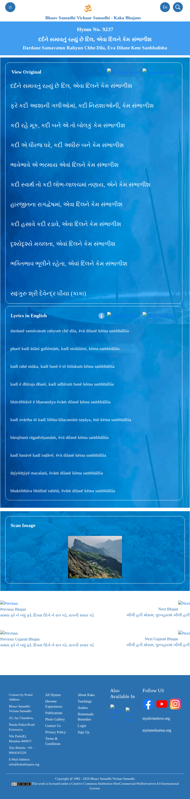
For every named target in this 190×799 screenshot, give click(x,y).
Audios (83, 708)
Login (82, 726)
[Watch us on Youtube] (161, 704)
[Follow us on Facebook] (148, 704)
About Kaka (86, 695)
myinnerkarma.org (156, 730)
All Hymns (53, 695)
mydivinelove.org (156, 718)
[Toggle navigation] (10, 7)
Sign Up (83, 732)
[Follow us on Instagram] (175, 704)
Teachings (85, 701)
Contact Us (53, 726)
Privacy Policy (55, 732)
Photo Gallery (55, 719)
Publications (53, 713)
